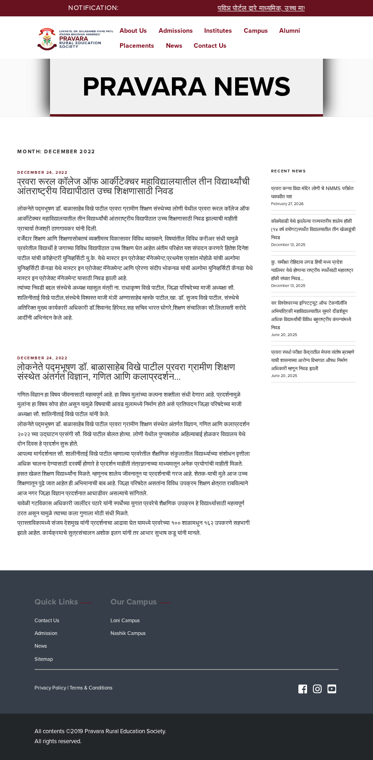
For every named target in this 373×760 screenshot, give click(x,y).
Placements (137, 46)
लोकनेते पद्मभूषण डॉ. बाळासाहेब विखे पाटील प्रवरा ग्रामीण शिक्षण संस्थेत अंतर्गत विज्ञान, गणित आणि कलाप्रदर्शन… (125, 372)
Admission (46, 633)
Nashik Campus (128, 633)
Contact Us (210, 46)
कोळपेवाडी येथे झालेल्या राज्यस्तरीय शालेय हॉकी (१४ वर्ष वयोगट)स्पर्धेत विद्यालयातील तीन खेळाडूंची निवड (313, 229)
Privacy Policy (50, 688)
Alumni (289, 31)
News (174, 46)
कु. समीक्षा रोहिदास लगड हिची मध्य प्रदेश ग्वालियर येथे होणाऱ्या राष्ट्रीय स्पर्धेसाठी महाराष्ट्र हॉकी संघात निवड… (312, 270)
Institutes (218, 31)
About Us (133, 31)
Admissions (176, 31)
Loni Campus (125, 621)
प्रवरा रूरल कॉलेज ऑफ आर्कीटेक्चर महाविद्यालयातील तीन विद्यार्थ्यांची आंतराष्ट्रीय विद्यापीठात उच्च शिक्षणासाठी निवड (133, 186)
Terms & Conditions (91, 688)
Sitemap (44, 659)
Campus (256, 31)
